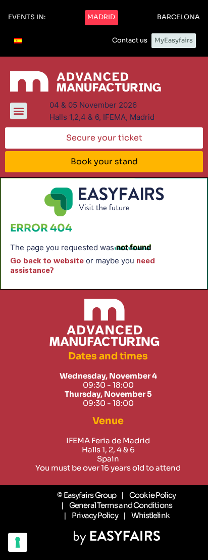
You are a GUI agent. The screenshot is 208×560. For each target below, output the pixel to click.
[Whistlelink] (146, 515)
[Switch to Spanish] (18, 41)
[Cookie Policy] (148, 495)
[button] (26, 17)
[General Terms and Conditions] (117, 505)
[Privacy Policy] (90, 515)
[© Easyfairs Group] (87, 495)
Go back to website (47, 261)
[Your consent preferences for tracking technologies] (17, 542)
